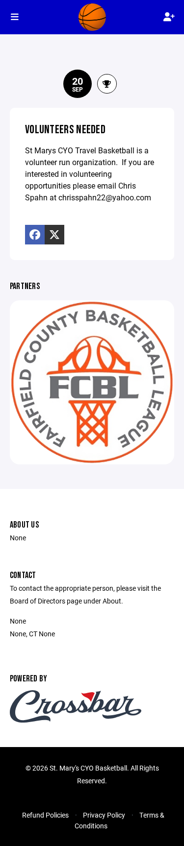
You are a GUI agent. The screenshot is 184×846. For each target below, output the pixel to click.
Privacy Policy (104, 815)
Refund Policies (45, 815)
